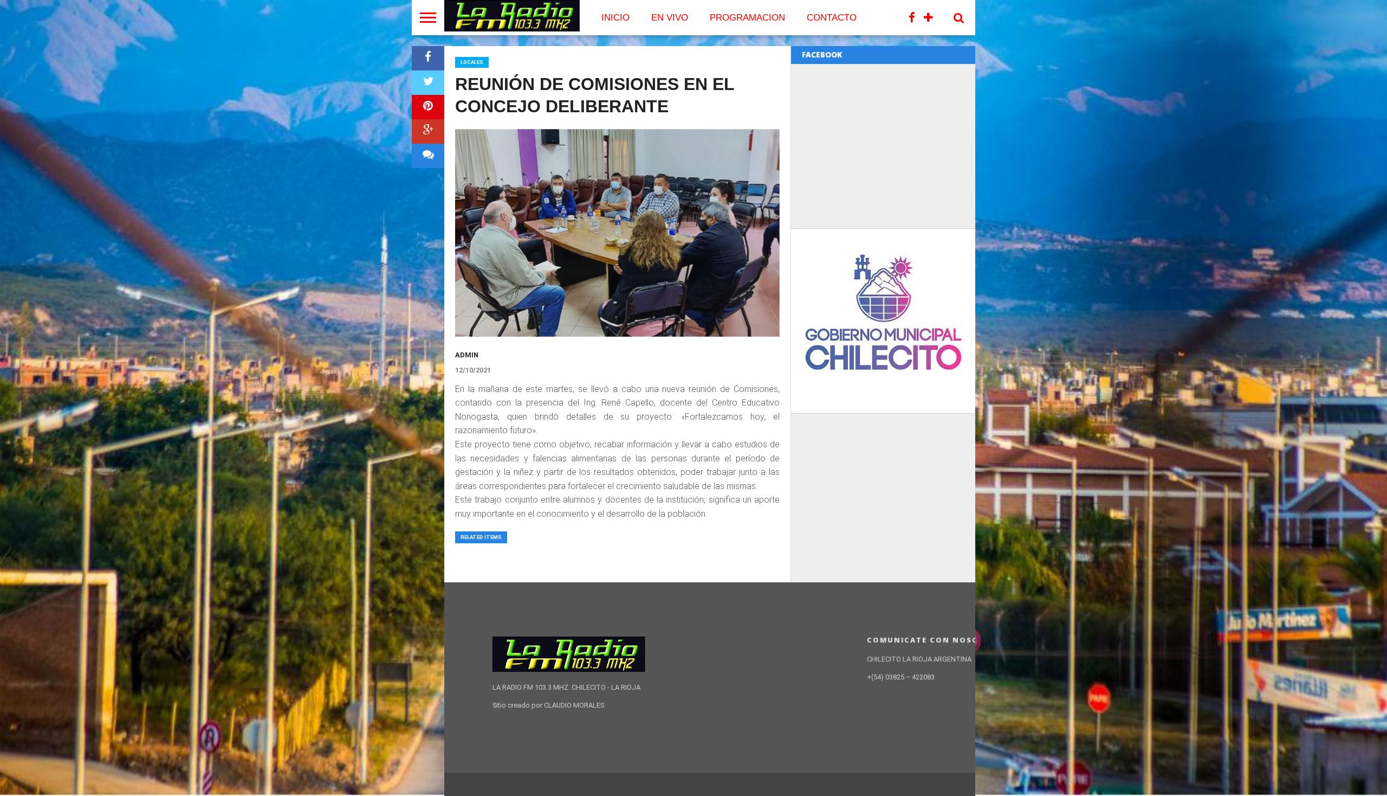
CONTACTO (832, 17)
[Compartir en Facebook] (428, 58)
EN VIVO (669, 17)
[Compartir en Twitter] (428, 82)
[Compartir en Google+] (428, 131)
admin (466, 355)
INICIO (615, 17)
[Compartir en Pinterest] (428, 107)
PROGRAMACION (747, 17)
